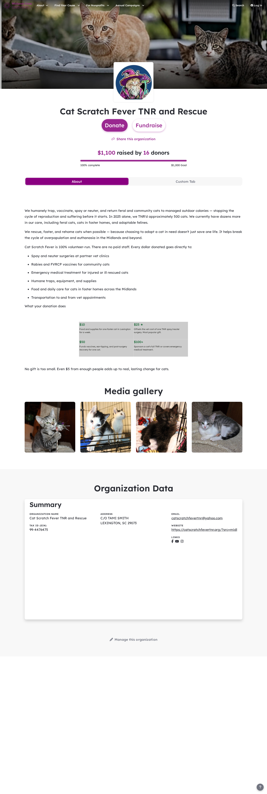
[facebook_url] (172, 541)
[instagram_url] (182, 541)
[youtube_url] (177, 541)
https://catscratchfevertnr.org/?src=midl (204, 530)
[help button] (260, 787)
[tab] (76, 181)
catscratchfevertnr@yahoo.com (197, 518)
